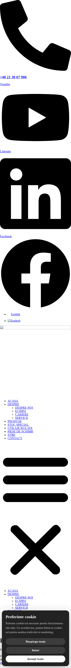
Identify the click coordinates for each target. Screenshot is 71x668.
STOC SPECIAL (18, 424)
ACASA (13, 400)
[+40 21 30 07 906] (35, 69)
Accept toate (35, 658)
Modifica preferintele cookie (17, 666)
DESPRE (13, 404)
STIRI (11, 434)
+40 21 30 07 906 (13, 77)
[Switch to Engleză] (14, 320)
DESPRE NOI (24, 407)
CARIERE (21, 414)
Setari (35, 650)
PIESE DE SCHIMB (20, 431)
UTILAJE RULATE (20, 428)
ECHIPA (20, 411)
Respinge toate (35, 641)
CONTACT (15, 438)
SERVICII (21, 417)
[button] (35, 514)
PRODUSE (15, 421)
